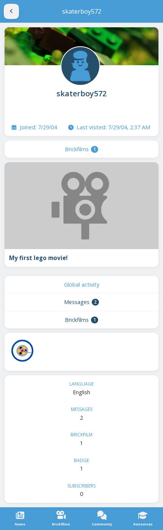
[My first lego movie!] (81, 205)
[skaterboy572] (80, 65)
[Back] (11, 11)
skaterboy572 (81, 93)
